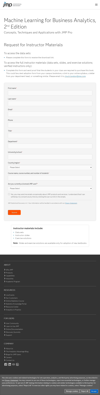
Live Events (10, 295)
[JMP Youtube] (14, 366)
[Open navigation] (96, 4)
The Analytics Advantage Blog (17, 351)
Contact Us (10, 360)
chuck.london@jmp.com (75, 76)
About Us (9, 348)
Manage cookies (72, 391)
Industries (9, 279)
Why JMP (9, 270)
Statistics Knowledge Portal (16, 304)
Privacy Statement (71, 203)
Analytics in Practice (13, 310)
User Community (12, 323)
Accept (94, 391)
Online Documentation (14, 329)
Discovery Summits (13, 332)
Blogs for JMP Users (13, 354)
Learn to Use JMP (12, 326)
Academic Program (13, 281)
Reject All (84, 391)
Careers (9, 357)
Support (9, 335)
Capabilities (10, 276)
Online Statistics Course (15, 301)
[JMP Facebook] (6, 366)
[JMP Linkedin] (10, 366)
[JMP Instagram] (18, 366)
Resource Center (12, 307)
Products (9, 273)
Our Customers (12, 298)
